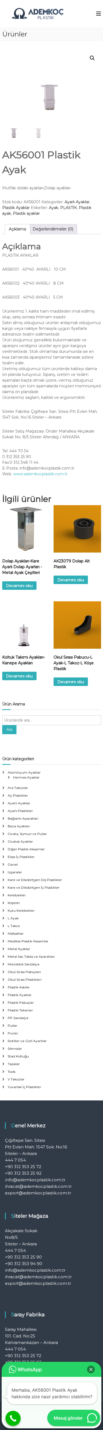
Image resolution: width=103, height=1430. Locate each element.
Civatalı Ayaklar (20, 841)
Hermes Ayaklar (26, 777)
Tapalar (14, 1064)
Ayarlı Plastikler (20, 811)
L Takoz (14, 926)
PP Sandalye (18, 1018)
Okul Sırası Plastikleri (24, 979)
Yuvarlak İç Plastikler (24, 1087)
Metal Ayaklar (19, 949)
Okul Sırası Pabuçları (24, 972)
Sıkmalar (15, 1048)
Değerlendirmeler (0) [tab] (53, 229)
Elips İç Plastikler (21, 857)
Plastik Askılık (18, 987)
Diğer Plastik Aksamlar (26, 849)
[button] (92, 58)
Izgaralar (15, 872)
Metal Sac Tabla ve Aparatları (31, 956)
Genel (13, 864)
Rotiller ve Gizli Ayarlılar (27, 1041)
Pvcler (13, 1033)
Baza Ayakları (19, 826)
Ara (9, 729)
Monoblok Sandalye (24, 964)
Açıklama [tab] (17, 229)
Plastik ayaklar (26, 213)
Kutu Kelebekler (21, 910)
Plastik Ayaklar (16, 207)
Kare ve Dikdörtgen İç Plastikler (34, 887)
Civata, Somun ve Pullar (27, 834)
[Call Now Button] (13, 1418)
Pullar (12, 1025)
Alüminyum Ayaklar (24, 772)
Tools (11, 1071)
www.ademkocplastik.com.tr (40, 473)
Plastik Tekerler (20, 1010)
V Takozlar (16, 1079)
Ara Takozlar (18, 788)
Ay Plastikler (18, 795)
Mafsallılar (16, 933)
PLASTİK (68, 207)
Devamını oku (19, 585)
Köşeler (14, 903)
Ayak (53, 207)
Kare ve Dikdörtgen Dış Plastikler (35, 880)
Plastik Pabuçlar (21, 1002)
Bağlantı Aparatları (23, 818)
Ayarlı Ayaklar (77, 201)
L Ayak (13, 918)
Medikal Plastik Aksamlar (28, 941)
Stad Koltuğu (18, 1056)
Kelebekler (17, 895)
